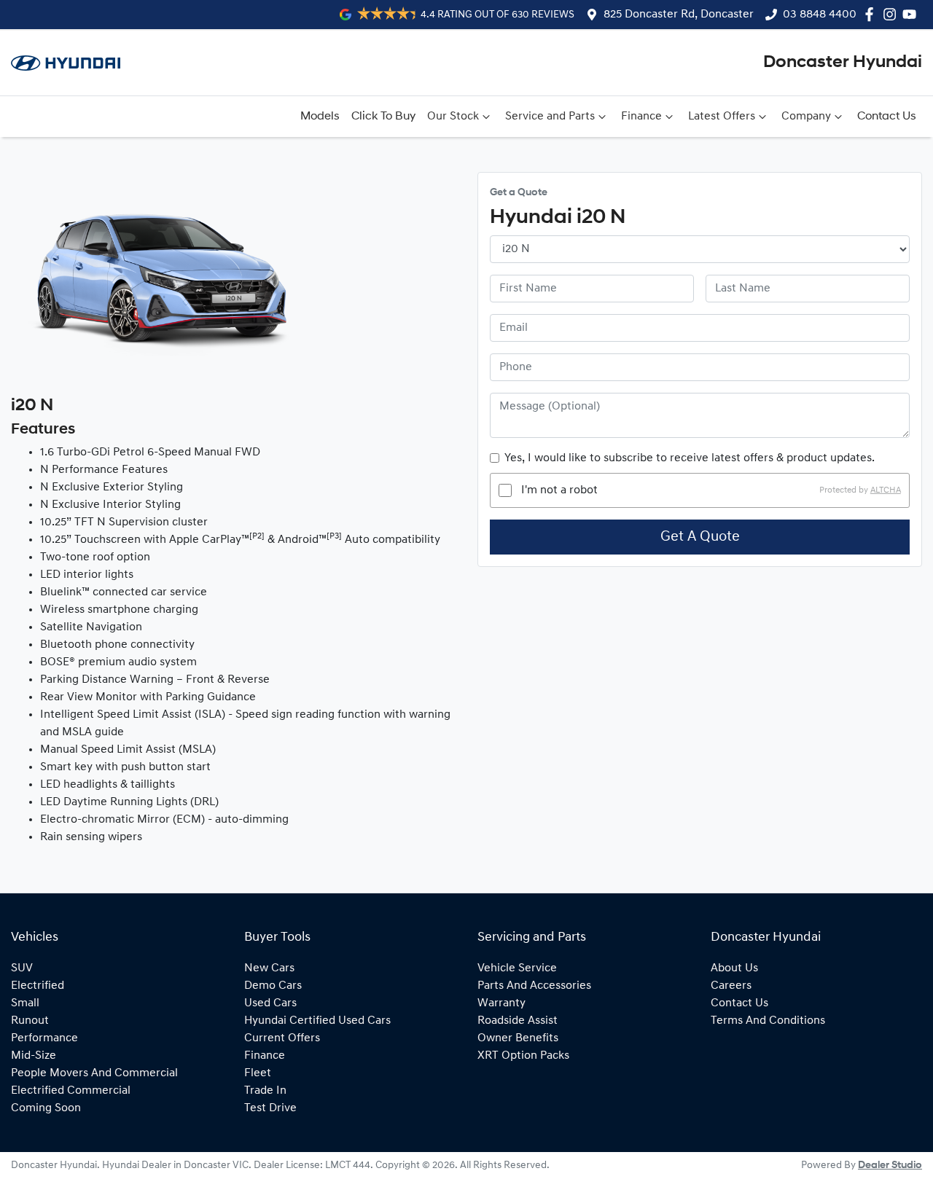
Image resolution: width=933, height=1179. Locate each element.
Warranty (501, 1003)
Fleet (257, 1073)
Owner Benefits (517, 1038)
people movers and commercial (94, 1073)
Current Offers (282, 1038)
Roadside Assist (517, 1021)
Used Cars (270, 1003)
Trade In (265, 1091)
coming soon (46, 1108)
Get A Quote (700, 537)
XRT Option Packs (523, 1056)
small (25, 1003)
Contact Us (886, 116)
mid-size (33, 1056)
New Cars (269, 968)
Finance (641, 116)
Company (806, 116)
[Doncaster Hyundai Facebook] (872, 14)
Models (320, 116)
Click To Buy (383, 116)
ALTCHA (885, 490)
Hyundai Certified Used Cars (317, 1021)
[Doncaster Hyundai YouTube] (912, 14)
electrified (37, 986)
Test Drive (270, 1108)
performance (44, 1038)
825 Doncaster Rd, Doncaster (679, 14)
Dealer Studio (890, 1165)
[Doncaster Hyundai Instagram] (892, 14)
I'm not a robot (559, 490)
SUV (22, 968)
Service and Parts (550, 116)
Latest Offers (721, 116)
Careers (731, 986)
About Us (734, 968)
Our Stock (453, 116)
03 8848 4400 (819, 14)
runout (30, 1021)
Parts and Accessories (534, 986)
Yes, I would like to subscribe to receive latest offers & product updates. (689, 458)
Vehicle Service (517, 968)
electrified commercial (70, 1091)
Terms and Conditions (768, 1021)
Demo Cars (273, 986)
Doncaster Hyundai (842, 62)
